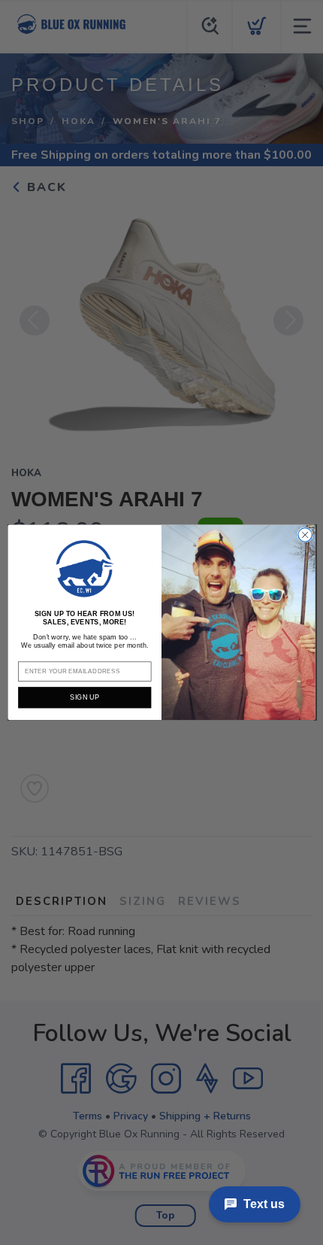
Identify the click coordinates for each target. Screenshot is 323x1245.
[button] (84, 569)
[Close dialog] (305, 535)
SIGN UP (84, 697)
